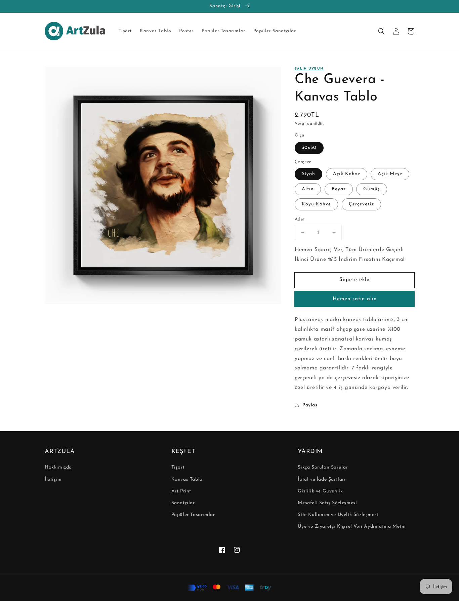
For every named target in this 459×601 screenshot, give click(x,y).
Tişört (178, 467)
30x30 (309, 147)
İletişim (53, 479)
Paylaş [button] (310, 405)
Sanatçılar (183, 503)
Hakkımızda (58, 467)
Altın (308, 189)
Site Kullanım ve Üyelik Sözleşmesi (338, 514)
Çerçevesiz (361, 204)
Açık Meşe (390, 173)
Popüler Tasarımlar (193, 514)
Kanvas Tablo (187, 479)
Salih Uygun (309, 69)
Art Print (181, 491)
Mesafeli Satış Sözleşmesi (327, 503)
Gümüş (371, 189)
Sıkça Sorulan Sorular (323, 467)
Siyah (308, 173)
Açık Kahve (346, 173)
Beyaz (339, 189)
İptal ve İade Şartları (321, 479)
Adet (300, 219)
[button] (381, 31)
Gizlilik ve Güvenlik (320, 491)
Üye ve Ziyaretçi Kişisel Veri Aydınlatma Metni (352, 526)
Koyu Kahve (316, 204)
